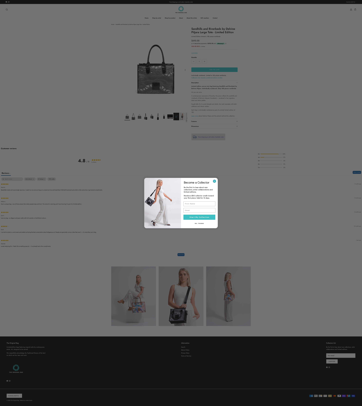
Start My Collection (199, 217)
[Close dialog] (214, 181)
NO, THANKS (199, 223)
